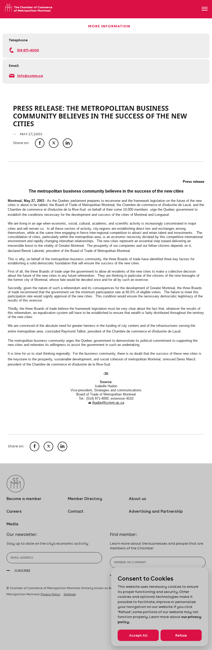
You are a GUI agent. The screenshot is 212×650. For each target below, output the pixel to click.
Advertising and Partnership (156, 511)
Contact (76, 511)
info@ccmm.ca (30, 75)
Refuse (181, 635)
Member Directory (85, 498)
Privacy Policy (50, 594)
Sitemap (70, 594)
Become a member (23, 498)
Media (12, 523)
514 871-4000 (28, 49)
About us (137, 498)
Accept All (138, 635)
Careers (14, 511)
